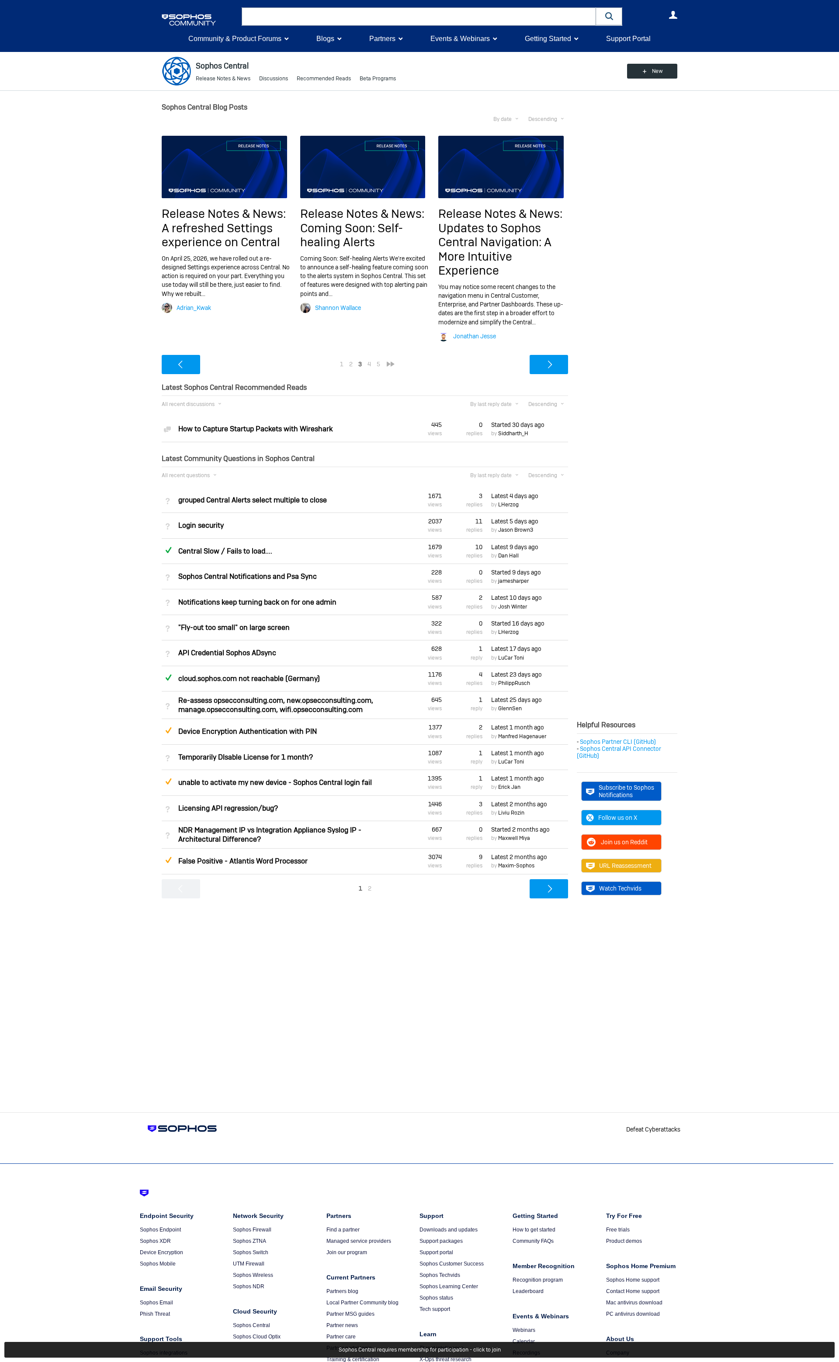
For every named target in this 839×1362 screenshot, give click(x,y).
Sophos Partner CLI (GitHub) (618, 742)
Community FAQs (533, 1241)
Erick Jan (509, 787)
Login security (201, 525)
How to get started (534, 1230)
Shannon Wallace (338, 308)
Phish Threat (155, 1314)
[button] (609, 16)
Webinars (524, 1330)
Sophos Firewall (252, 1230)
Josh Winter (512, 606)
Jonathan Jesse (474, 336)
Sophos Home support (632, 1280)
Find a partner (343, 1230)
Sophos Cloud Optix (257, 1337)
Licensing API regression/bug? (228, 808)
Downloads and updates (449, 1230)
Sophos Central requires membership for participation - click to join (420, 1349)
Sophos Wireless (253, 1275)
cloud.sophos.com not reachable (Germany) (249, 678)
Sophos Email (156, 1303)
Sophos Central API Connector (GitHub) (619, 752)
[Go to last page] (390, 364)
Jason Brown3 (515, 529)
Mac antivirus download (634, 1303)
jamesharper (513, 581)
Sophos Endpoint (160, 1230)
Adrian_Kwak (194, 308)
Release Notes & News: (224, 213)
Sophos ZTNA (249, 1241)
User (673, 14)
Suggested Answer (168, 730)
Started (517, 425)
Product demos (624, 1241)
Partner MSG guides (350, 1314)
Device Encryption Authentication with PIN (247, 731)
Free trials (618, 1230)
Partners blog (342, 1291)
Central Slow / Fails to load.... (225, 551)
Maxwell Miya (514, 838)
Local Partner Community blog (362, 1303)
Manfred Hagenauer (522, 736)
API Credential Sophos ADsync (227, 652)
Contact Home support (632, 1291)
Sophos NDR (248, 1286)
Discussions (273, 78)
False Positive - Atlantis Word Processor (243, 861)
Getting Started (548, 38)
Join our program (346, 1252)
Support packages (441, 1241)
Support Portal (628, 38)
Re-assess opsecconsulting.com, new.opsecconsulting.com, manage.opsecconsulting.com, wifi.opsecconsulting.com (275, 705)
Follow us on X (617, 818)
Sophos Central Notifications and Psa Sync (247, 576)
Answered (168, 550)
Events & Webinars (460, 38)
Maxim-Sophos (516, 865)
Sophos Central (251, 1325)
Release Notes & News (223, 78)
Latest (514, 496)
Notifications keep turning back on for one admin (257, 602)
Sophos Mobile (158, 1264)
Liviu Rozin (511, 812)
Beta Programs (378, 78)
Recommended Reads (324, 78)
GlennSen (510, 708)
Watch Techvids (620, 888)
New (657, 71)
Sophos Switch (250, 1252)
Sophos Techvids (440, 1275)
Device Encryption (161, 1252)
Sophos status (436, 1298)
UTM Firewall (248, 1264)
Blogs (325, 38)
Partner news (342, 1325)
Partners (382, 38)
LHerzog (508, 504)
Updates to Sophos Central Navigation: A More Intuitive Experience (494, 249)
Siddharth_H (513, 433)
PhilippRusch (514, 683)
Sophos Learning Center (449, 1286)
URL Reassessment (625, 866)
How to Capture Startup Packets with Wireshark (255, 428)
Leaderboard (528, 1291)
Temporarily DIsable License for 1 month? (245, 757)
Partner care (341, 1337)
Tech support (435, 1309)
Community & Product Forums (234, 38)
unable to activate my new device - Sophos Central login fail (275, 782)
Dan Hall (508, 555)
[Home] (200, 20)
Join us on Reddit (624, 842)
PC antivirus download (633, 1314)
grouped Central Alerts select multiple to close (252, 500)
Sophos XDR (155, 1241)
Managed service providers (358, 1241)
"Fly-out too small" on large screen (234, 627)
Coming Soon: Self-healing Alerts (351, 235)
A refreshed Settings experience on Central (221, 235)
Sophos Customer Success (452, 1264)
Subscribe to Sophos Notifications (626, 791)
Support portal (436, 1252)
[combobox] (419, 16)
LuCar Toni (511, 657)
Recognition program (538, 1280)
